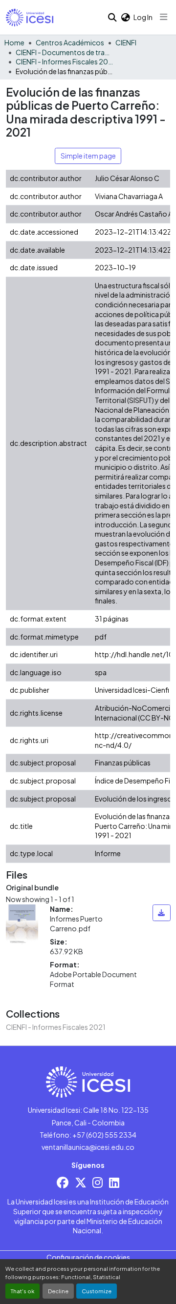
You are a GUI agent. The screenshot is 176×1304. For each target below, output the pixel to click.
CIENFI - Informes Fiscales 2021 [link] (64, 61)
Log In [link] (143, 17)
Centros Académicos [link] (70, 42)
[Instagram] (97, 1182)
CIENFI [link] (125, 42)
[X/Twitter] (81, 1182)
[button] (29, 17)
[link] (162, 912)
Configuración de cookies (88, 1257)
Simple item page (88, 155)
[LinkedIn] (114, 1182)
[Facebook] (62, 1182)
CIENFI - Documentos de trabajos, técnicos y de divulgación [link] (64, 52)
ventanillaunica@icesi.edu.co (88, 1147)
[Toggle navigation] (163, 17)
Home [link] (14, 42)
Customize (96, 1290)
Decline (58, 1290)
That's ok (22, 1290)
